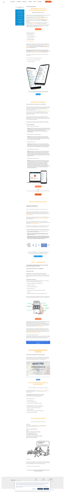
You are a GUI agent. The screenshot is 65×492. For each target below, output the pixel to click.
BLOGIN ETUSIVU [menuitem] (43, 480)
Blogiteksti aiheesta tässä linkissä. (41, 426)
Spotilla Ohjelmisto (38, 256)
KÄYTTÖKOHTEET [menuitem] (12, 1)
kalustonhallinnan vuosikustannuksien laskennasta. (34, 332)
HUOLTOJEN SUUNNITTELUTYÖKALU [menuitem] (51, 481)
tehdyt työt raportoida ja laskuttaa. (34, 223)
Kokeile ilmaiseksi (48, 1)
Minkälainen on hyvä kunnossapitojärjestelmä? (20, 12)
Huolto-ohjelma (34, 23)
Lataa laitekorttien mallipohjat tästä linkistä (38, 342)
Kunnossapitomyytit (20, 24)
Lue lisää (38, 94)
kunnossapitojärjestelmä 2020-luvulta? (40, 18)
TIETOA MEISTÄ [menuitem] (39, 1)
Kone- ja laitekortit (20, 17)
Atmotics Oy (18, 480)
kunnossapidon (37, 24)
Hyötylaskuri (38, 194)
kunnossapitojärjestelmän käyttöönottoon (40, 390)
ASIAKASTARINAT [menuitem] (19, 1)
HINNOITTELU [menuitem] (30, 1)
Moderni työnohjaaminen (20, 15)
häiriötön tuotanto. (39, 26)
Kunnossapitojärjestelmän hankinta (20, 20)
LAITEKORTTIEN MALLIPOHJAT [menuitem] (51, 480)
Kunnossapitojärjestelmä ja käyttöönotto (20, 22)
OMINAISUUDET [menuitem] (24, 1)
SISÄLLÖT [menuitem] (34, 1)
